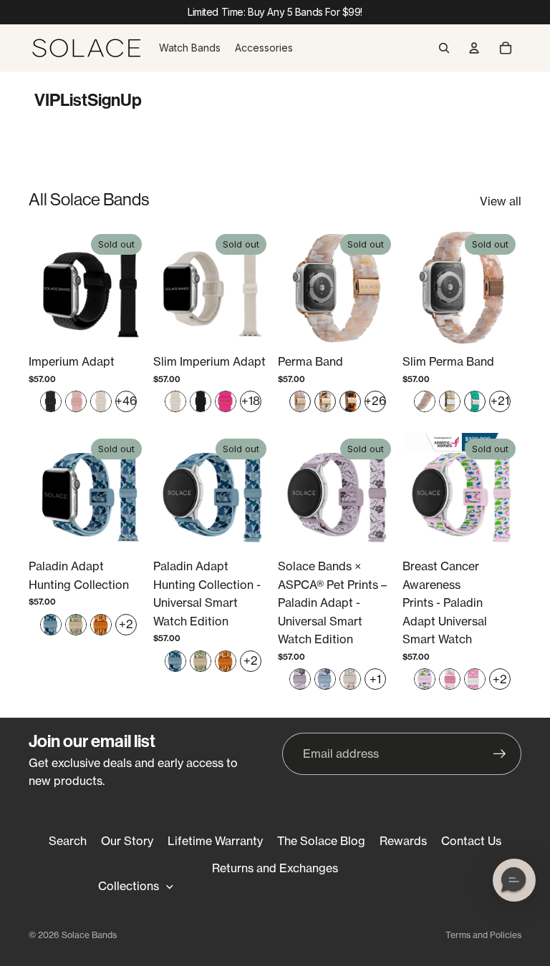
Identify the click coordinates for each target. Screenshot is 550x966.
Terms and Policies (483, 935)
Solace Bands (89, 935)
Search (68, 841)
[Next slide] (132, 287)
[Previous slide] (44, 287)
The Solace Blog (321, 841)
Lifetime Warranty (215, 841)
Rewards (403, 841)
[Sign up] (500, 754)
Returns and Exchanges (275, 868)
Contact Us (471, 841)
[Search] (444, 48)
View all (500, 201)
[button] (514, 880)
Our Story (127, 841)
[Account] (474, 48)
